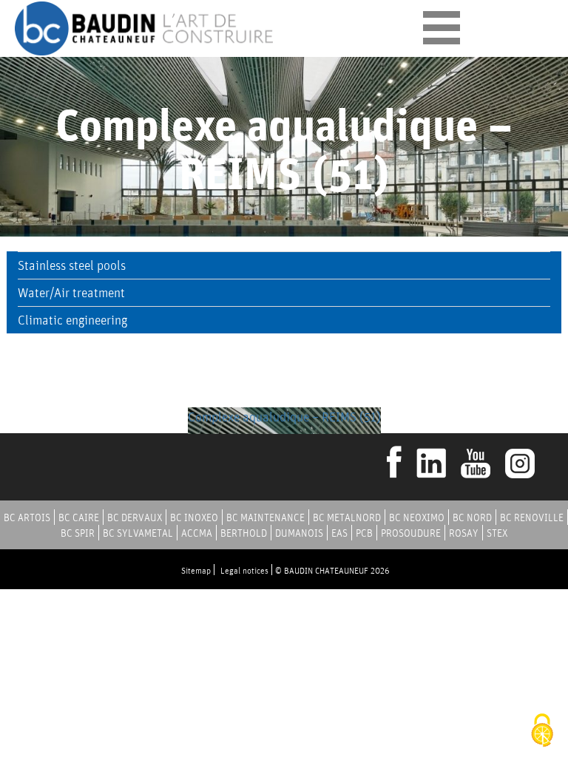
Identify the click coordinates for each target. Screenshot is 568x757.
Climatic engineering (72, 319)
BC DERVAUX (134, 517)
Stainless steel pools (72, 265)
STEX (497, 533)
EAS (339, 533)
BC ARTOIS (27, 517)
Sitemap (196, 570)
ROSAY (464, 533)
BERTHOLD (243, 533)
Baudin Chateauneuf (144, 28)
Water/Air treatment (71, 292)
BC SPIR (78, 533)
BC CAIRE (78, 517)
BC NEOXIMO (416, 517)
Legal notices (244, 570)
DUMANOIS (299, 533)
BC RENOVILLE (532, 517)
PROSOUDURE (411, 533)
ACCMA (196, 533)
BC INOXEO (194, 517)
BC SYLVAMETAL (138, 533)
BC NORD (472, 517)
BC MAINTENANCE (265, 517)
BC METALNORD (347, 517)
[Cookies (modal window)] (542, 731)
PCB (364, 533)
